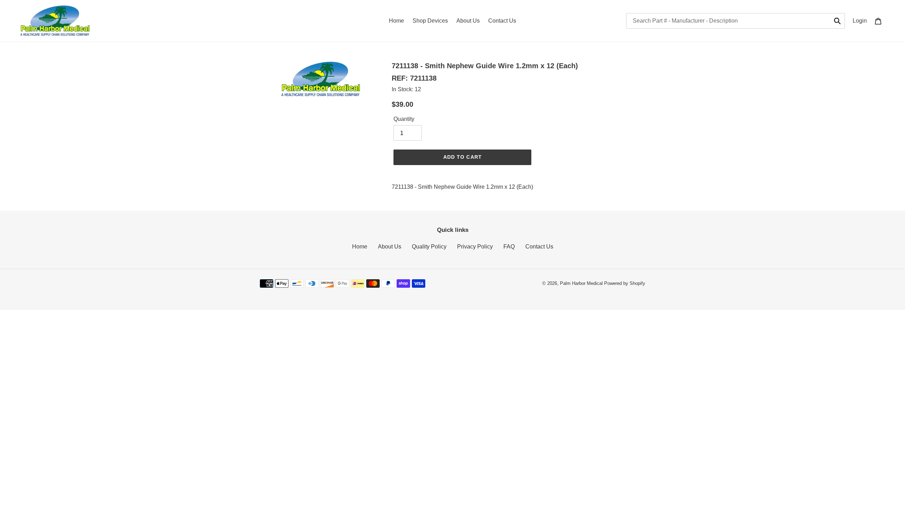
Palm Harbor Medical (581, 283)
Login (862, 20)
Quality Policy (429, 247)
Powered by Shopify (624, 283)
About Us (389, 247)
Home (359, 247)
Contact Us (539, 247)
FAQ (509, 247)
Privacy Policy (475, 247)
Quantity (403, 119)
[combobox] (735, 21)
